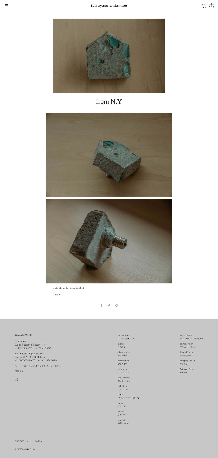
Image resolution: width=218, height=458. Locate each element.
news (121, 404)
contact (123, 421)
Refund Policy (186, 354)
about (128, 396)
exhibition (124, 388)
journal (122, 413)
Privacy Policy (189, 345)
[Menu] (6, 5)
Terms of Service (188, 371)
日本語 (37, 441)
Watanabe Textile (28, 449)
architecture (123, 362)
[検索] (204, 6)
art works (123, 371)
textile (121, 345)
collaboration (125, 379)
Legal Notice (191, 337)
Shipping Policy (187, 362)
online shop (126, 337)
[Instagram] (16, 379)
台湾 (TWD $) (20, 441)
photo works (124, 354)
